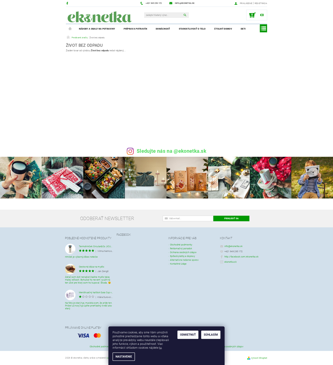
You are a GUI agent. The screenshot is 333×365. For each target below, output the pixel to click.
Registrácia (261, 3)
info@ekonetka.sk (233, 246)
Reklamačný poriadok (181, 248)
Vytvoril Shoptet (259, 358)
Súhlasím (211, 334)
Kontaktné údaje (178, 263)
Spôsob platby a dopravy (182, 256)
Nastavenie (124, 356)
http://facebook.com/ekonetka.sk (241, 256)
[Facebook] (68, 3)
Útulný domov (223, 28)
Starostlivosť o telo (192, 28)
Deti (243, 28)
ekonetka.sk (230, 262)
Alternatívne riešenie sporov (184, 260)
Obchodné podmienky (181, 244)
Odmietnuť (188, 334)
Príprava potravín (135, 28)
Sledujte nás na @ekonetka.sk (171, 151)
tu (160, 347)
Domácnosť (163, 28)
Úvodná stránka (70, 28)
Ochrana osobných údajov (183, 252)
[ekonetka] (100, 16)
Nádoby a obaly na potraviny (97, 28)
